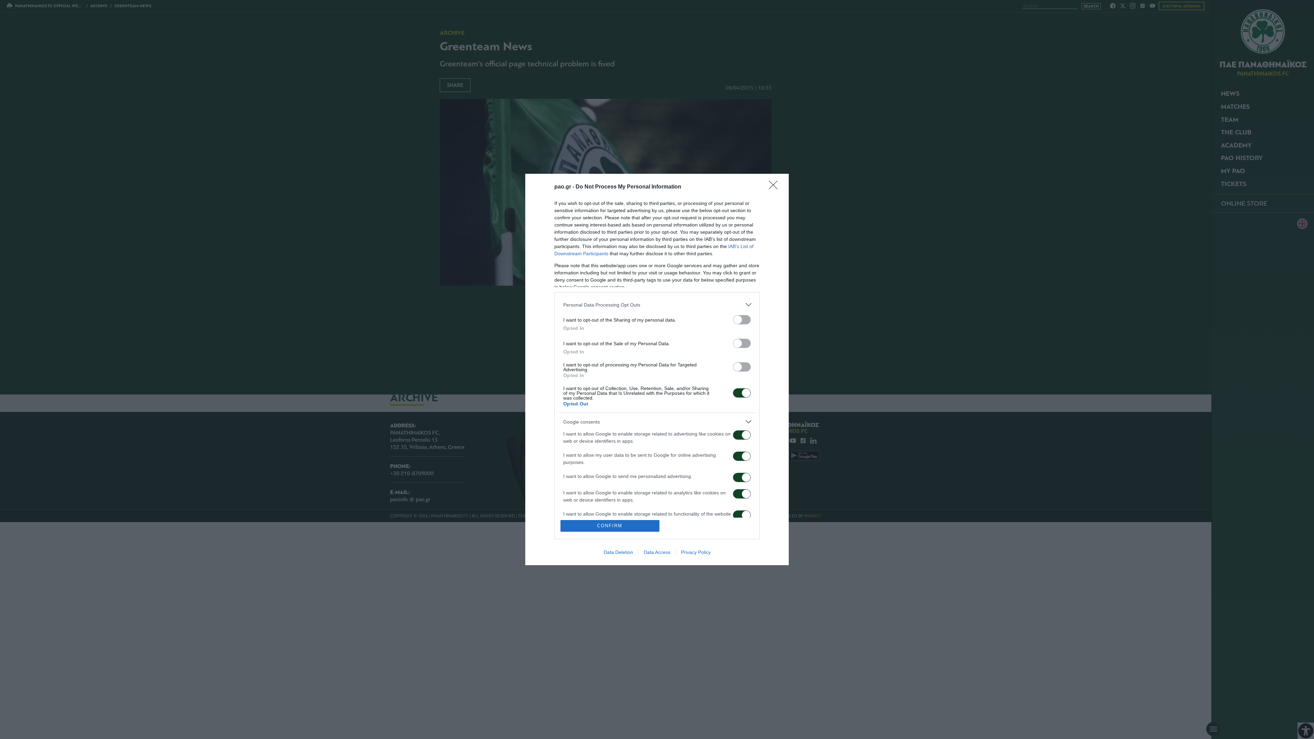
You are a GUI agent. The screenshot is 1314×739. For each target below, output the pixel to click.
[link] (775, 187)
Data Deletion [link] (618, 552)
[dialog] (657, 369)
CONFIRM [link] (609, 525)
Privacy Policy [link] (696, 552)
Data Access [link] (657, 552)
